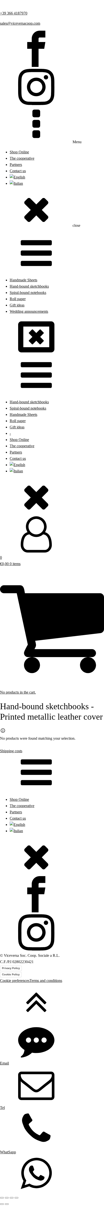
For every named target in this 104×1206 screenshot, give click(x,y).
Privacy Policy (11, 968)
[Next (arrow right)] (7, 1204)
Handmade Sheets (23, 280)
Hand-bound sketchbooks (29, 286)
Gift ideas (17, 305)
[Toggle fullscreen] (7, 1198)
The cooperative (22, 158)
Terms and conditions (46, 981)
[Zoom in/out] (2, 1198)
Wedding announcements (29, 311)
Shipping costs (11, 751)
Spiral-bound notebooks (28, 293)
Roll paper (18, 299)
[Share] (12, 1198)
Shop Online (19, 152)
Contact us (18, 171)
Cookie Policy (11, 974)
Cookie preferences (15, 981)
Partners (16, 165)
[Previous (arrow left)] (2, 1204)
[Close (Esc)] (16, 1198)
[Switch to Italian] (16, 183)
